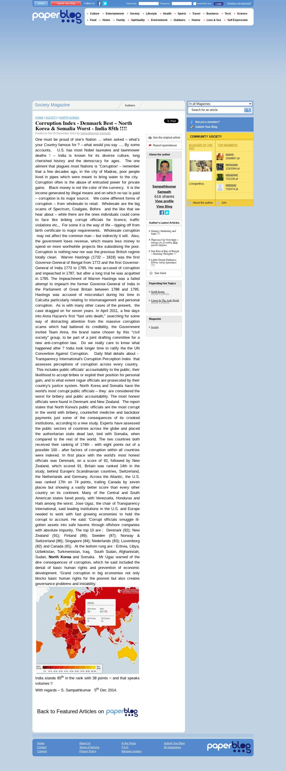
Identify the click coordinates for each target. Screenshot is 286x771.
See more (160, 273)
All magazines (172, 747)
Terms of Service (89, 747)
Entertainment (115, 13)
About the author (203, 202)
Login (218, 3)
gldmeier (231, 185)
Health (167, 13)
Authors (130, 105)
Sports (182, 13)
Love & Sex (214, 20)
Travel (196, 13)
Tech (228, 13)
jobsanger (232, 174)
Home (41, 3)
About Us (84, 743)
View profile (164, 201)
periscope (232, 164)
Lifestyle (151, 13)
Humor (196, 20)
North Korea (157, 291)
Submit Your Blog (206, 126)
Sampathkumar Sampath (95, 133)
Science (242, 13)
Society (155, 327)
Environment (159, 20)
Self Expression (237, 20)
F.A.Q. (125, 747)
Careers (42, 751)
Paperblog (57, 17)
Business (212, 13)
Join (224, 202)
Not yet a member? (207, 122)
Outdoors (179, 20)
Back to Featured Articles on (71, 711)
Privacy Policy (87, 751)
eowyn (230, 154)
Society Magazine (52, 104)
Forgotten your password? (239, 3)
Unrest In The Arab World (165, 300)
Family (120, 20)
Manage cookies (132, 751)
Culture (94, 13)
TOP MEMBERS (228, 145)
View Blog (164, 206)
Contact (41, 747)
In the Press (129, 743)
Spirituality (138, 20)
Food (93, 20)
